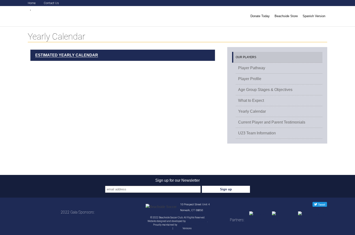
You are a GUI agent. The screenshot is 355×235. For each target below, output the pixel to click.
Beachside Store (286, 16)
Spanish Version (314, 16)
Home (32, 3)
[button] (122, 55)
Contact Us (51, 3)
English (168, 228)
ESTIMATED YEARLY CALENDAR (66, 55)
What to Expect (251, 100)
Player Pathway (251, 68)
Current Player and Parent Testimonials (271, 122)
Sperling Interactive (196, 221)
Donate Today (260, 16)
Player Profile (249, 79)
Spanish (178, 228)
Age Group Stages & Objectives (265, 90)
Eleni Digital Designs (189, 224)
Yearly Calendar (252, 111)
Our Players (246, 57)
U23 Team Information (257, 133)
